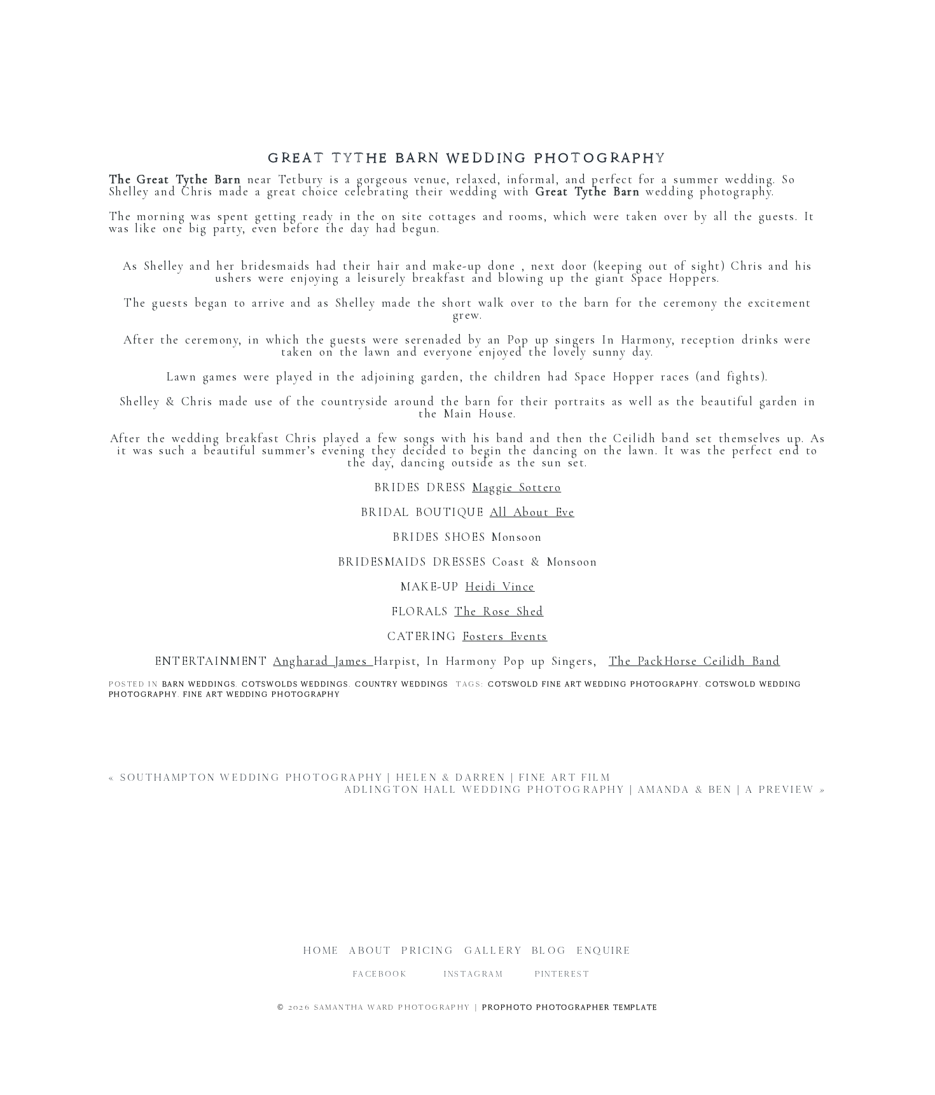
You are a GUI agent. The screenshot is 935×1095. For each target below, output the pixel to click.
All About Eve (532, 512)
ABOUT (370, 950)
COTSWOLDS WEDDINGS (295, 684)
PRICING (427, 950)
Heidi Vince (500, 586)
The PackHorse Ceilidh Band (694, 660)
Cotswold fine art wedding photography (593, 684)
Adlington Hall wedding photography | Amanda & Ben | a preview (580, 789)
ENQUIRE (604, 950)
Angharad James (323, 660)
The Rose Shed (498, 611)
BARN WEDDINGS (199, 684)
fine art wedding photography (261, 694)
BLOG (549, 950)
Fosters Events (505, 636)
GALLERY (493, 950)
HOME (321, 950)
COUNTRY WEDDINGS (402, 684)
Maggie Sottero (516, 487)
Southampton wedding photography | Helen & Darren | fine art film (365, 777)
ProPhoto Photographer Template (570, 1007)
